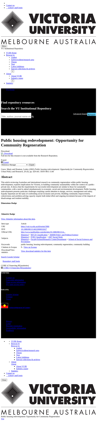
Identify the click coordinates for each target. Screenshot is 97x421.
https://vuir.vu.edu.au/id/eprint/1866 (35, 226)
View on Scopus (30, 247)
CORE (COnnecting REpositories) (17, 268)
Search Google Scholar (10, 257)
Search (92, 115)
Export (6, 162)
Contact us (10, 5)
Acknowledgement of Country (19, 308)
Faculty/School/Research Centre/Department (48, 239)
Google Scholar (12, 294)
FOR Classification (38, 237)
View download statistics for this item (36, 251)
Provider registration (14, 326)
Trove (8, 299)
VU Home (10, 89)
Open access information (16, 282)
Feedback (10, 330)
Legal (8, 324)
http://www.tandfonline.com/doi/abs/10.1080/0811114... (43, 232)
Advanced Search (80, 114)
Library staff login (15, 8)
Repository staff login (11, 261)
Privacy (9, 321)
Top (2, 419)
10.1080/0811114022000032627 (34, 229)
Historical (25, 235)
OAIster (9, 297)
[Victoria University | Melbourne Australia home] (48, 44)
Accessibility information (16, 328)
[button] (12, 71)
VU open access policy (15, 284)
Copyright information (15, 280)
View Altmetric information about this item (18, 219)
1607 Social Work (55, 237)
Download (8, 153)
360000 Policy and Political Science (64, 235)
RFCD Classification (39, 235)
